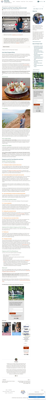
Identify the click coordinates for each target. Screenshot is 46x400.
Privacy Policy (35, 398)
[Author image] (2, 9)
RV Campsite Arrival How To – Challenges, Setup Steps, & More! (38, 58)
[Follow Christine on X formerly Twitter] (17, 375)
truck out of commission (21, 213)
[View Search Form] (38, 1)
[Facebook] (44, 1)
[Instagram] (41, 1)
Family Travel (23, 1)
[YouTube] (40, 1)
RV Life (27, 1)
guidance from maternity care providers (14, 170)
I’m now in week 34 (26, 64)
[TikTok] (43, 1)
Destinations (18, 1)
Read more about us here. (37, 41)
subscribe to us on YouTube (16, 34)
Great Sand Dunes (25, 244)
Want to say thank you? (36, 69)
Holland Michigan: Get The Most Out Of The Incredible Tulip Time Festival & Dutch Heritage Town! (24, 381)
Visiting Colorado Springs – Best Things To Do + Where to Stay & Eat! (39, 52)
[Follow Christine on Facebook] (15, 375)
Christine (5, 9)
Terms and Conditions (16, 316)
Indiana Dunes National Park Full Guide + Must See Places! (8, 381)
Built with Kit (16, 318)
